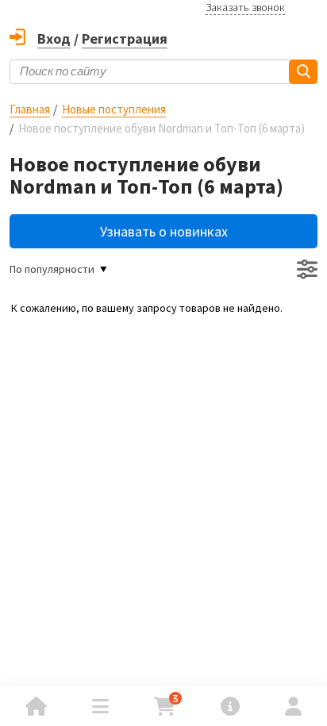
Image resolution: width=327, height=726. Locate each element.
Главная (30, 109)
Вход (54, 38)
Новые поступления (114, 109)
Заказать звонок (245, 7)
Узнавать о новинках (164, 231)
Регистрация (124, 38)
